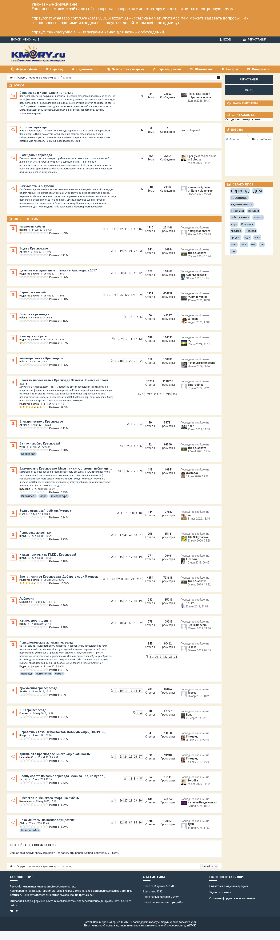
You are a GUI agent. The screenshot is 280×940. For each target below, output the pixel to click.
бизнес (244, 245)
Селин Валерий (197, 625)
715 (168, 394)
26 (135, 756)
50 (135, 535)
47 (121, 535)
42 (140, 272)
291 (139, 579)
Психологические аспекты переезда (46, 642)
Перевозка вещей (199, 93)
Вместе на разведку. (34, 314)
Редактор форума (29, 273)
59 (150, 422)
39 (125, 272)
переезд (26, 673)
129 (139, 294)
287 (114, 579)
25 (130, 756)
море (234, 224)
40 (130, 272)
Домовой (192, 472)
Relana (23, 317)
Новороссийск (30, 830)
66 (150, 315)
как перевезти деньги (35, 620)
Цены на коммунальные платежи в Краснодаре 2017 (58, 270)
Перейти (208, 866)
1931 (150, 293)
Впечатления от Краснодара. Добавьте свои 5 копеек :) (60, 576)
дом (257, 190)
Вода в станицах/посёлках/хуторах (45, 511)
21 (130, 251)
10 (125, 338)
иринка (23, 229)
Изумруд (192, 736)
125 (114, 294)
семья (59, 673)
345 (150, 643)
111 (114, 229)
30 (140, 800)
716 (174, 394)
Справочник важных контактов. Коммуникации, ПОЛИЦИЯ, (62, 732)
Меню (27, 39)
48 (125, 535)
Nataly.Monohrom (202, 190)
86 (140, 822)
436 (150, 799)
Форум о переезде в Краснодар (37, 77)
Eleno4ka (192, 559)
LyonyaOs (176, 902)
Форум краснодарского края (179, 922)
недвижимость (242, 204)
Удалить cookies (220, 892)
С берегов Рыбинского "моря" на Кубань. (49, 798)
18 (121, 360)
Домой (16, 39)
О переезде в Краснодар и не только (46, 93)
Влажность (28, 496)
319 (150, 359)
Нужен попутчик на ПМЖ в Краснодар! (47, 554)
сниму (234, 245)
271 (150, 555)
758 (150, 533)
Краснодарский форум (145, 922)
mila (21, 361)
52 (140, 623)
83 (125, 822)
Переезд (251, 230)
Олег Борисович (196, 274)
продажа (236, 230)
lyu (189, 340)
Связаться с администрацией (228, 886)
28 (150, 711)
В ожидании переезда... (36, 155)
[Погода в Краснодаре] (249, 134)
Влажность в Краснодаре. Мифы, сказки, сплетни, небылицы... (65, 468)
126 (120, 294)
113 (127, 229)
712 (149, 394)
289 (127, 579)
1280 (150, 821)
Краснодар (28, 453)
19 (121, 251)
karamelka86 (26, 757)
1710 (150, 227)
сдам (233, 251)
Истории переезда (33, 127)
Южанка (24, 713)
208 (150, 689)
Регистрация (257, 39)
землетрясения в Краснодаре (41, 358)
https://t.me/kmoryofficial (54, 32)
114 (133, 229)
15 (121, 557)
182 (150, 337)
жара (43, 496)
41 (135, 272)
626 (150, 271)
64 (150, 777)
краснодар (239, 198)
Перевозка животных (35, 532)
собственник (240, 217)
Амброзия (26, 598)
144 (150, 511)
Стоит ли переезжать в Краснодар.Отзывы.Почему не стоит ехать (63, 381)
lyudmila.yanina (201, 97)
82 (150, 444)
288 (120, 579)
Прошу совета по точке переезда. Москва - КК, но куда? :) (62, 776)
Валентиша (25, 801)
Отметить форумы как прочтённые (232, 898)
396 (150, 755)
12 (135, 338)
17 (130, 557)
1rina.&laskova (197, 252)
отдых (247, 238)
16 (125, 557)
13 (140, 338)
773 (150, 621)
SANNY (23, 691)
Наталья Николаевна (201, 362)
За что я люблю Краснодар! (39, 443)
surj (190, 515)
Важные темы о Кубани (36, 186)
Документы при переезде (38, 688)
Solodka (196, 159)
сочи (253, 245)
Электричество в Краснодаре (41, 421)
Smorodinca (195, 384)
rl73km (190, 603)
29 (135, 800)
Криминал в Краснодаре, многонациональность (54, 754)
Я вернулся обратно (34, 336)
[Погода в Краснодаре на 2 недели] (262, 139)
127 (127, 294)
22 (135, 251)
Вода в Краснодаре (33, 248)
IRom (22, 514)
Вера (189, 714)
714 (162, 394)
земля (257, 238)
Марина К (24, 602)
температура (59, 496)
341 (150, 249)
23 (140, 251)
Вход (227, 39)
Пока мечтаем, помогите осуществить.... (49, 820)
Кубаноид (24, 489)
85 (135, 822)
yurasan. (193, 318)
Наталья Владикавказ (202, 802)
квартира (237, 211)
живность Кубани (199, 187)
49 (130, 535)
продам (253, 211)
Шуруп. (23, 536)
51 (140, 535)
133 (150, 469)
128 (133, 294)
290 (133, 579)
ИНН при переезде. (33, 710)
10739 (150, 381)
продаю (235, 237)
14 (140, 690)
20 (125, 251)
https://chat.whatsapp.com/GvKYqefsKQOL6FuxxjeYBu (79, 18)
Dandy (22, 624)
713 (156, 394)
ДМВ (22, 823)
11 (130, 338)
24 (175, 656)
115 (139, 229)
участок (258, 217)
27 (140, 756)
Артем (23, 251)
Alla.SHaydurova (198, 537)
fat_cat (23, 779)
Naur (191, 425)
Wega (22, 446)
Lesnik (192, 647)
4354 (150, 577)
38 (121, 272)
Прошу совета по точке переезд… (203, 156)
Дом (262, 245)
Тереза (192, 692)
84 (130, 822)
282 (150, 599)
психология (43, 673)
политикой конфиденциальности (99, 901)
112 (120, 229)
